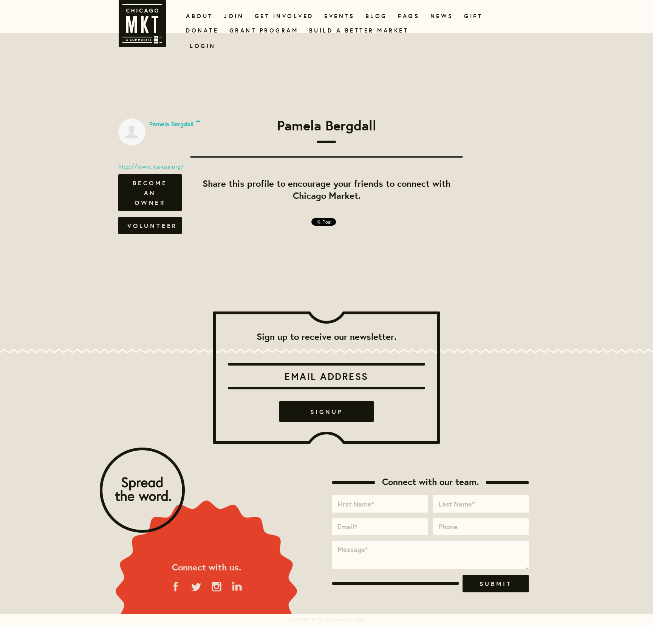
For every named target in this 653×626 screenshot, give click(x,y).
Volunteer (152, 226)
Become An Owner (150, 193)
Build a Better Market (354, 30)
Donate (200, 30)
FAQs (408, 16)
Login (203, 46)
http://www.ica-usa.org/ (151, 166)
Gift (472, 16)
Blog (375, 16)
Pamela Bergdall (171, 124)
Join (233, 16)
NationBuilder (345, 619)
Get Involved (281, 16)
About (198, 16)
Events (338, 16)
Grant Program (260, 30)
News (441, 16)
